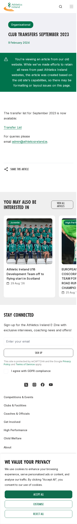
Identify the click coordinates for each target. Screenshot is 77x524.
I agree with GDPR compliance (31, 370)
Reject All (38, 514)
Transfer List (13, 127)
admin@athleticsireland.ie (29, 141)
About (7, 447)
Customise (38, 504)
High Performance (15, 430)
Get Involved (12, 421)
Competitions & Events (18, 397)
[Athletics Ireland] (13, 6)
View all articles (61, 204)
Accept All (38, 494)
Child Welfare (12, 438)
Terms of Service (25, 364)
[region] (38, 489)
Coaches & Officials (17, 413)
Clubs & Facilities (15, 405)
